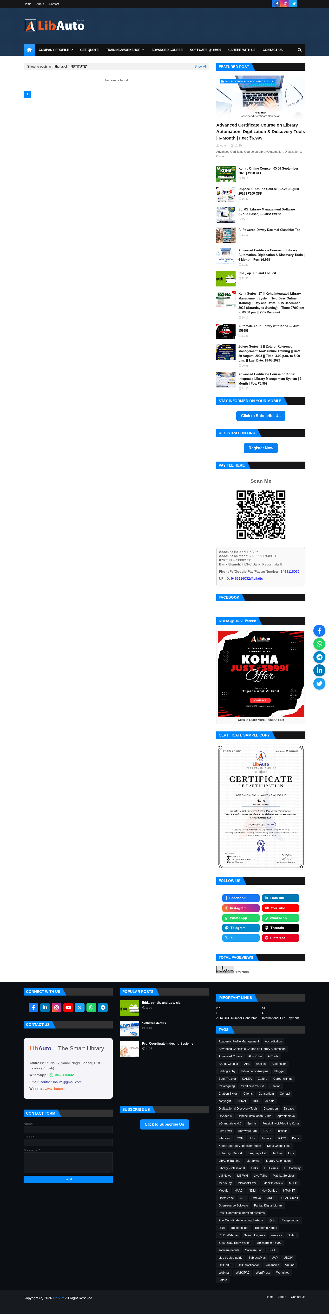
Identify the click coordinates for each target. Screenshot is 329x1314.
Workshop (283, 1272)
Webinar (224, 1272)
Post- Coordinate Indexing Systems (242, 1213)
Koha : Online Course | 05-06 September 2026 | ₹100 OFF (268, 171)
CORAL (242, 1101)
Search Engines (254, 1235)
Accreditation (273, 1041)
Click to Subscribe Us (261, 416)
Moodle (224, 1190)
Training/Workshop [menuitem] (123, 50)
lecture (277, 1153)
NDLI (252, 1190)
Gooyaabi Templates (85, 1307)
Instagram (238, 908)
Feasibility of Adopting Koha (281, 1123)
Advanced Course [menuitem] (167, 50)
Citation (275, 1086)
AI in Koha (255, 1056)
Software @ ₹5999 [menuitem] (205, 50)
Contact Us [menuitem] (273, 50)
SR (264, 1008)
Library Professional (232, 1168)
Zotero (223, 1280)
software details (229, 1250)
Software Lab (254, 1250)
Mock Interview (273, 1183)
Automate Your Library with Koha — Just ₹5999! (268, 328)
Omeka (256, 1198)
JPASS (281, 1138)
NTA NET (289, 1190)
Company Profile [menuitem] (54, 50)
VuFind (290, 1265)
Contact (54, 4)
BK (218, 1008)
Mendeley (225, 1183)
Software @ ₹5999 (269, 1242)
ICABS (267, 1131)
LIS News (225, 1175)
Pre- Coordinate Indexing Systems (167, 1043)
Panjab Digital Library (268, 1205)
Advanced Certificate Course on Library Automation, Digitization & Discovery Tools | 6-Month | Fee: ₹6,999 (260, 131)
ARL (247, 1064)
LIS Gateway (292, 1168)
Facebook (237, 898)
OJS (242, 1198)
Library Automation (278, 1160)
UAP (275, 1257)
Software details (154, 1023)
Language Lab (257, 1153)
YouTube (278, 908)
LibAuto (59, 1298)
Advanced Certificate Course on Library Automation (252, 1049)
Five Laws (225, 1131)
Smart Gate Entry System (235, 1242)
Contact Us (298, 1297)
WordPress (263, 1272)
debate (270, 1101)
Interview (224, 1138)
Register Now (261, 448)
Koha (295, 1138)
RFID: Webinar (228, 1235)
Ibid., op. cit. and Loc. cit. (257, 273)
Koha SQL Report (230, 1153)
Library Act (253, 1160)
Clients (248, 1093)
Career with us (282, 1078)
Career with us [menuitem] (242, 50)
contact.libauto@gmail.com (61, 1082)
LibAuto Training (229, 1160)
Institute (282, 1131)
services (276, 1235)
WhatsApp (238, 918)
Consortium (266, 1093)
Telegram (237, 928)
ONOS (271, 1198)
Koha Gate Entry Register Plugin (240, 1146)
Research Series (266, 1228)
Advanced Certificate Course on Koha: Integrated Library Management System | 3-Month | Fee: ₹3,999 (270, 378)
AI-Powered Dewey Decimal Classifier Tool (270, 230)
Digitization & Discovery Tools (238, 1108)
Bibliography (227, 1071)
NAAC (239, 1190)
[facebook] (277, 4)
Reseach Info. (240, 1228)
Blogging (45, 1307)
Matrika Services (284, 1175)
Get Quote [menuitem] (89, 50)
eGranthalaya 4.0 (230, 1123)
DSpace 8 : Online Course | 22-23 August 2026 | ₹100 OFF (268, 191)
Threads (277, 928)
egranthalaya (286, 1116)
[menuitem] (29, 50)
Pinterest (277, 938)
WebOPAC (243, 1272)
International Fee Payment (280, 1018)
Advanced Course (230, 1056)
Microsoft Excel (247, 1183)
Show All (201, 66)
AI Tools (273, 1056)
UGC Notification (249, 1265)
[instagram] (286, 4)
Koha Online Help (278, 1146)
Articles (261, 1064)
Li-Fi (291, 1153)
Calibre (262, 1078)
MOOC (293, 1183)
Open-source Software (233, 1205)
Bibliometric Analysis (254, 1071)
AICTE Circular (228, 1064)
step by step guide (231, 1257)
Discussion (270, 1108)
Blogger (279, 1071)
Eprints (252, 1123)
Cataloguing (227, 1086)
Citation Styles (228, 1093)
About (40, 4)
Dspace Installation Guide (254, 1116)
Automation (279, 1064)
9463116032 (64, 1075)
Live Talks (260, 1175)
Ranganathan (291, 1220)
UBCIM (288, 1257)
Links (254, 1168)
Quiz (273, 1220)
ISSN (240, 1138)
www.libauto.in (55, 1089)
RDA (222, 1228)
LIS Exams (271, 1168)
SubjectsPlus (257, 1257)
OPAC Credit (289, 1198)
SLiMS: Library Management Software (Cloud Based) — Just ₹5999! (266, 212)
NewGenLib (269, 1190)
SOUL (272, 1250)
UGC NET (225, 1265)
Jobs (252, 1138)
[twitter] (294, 4)
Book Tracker (227, 1078)
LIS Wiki (242, 1175)
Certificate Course (252, 1086)
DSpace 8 (225, 1116)
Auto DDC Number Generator (236, 1018)
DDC (256, 1101)
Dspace (289, 1108)
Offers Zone (226, 1198)
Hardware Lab (247, 1131)
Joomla (266, 1138)
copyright (225, 1101)
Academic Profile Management (239, 1041)
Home (28, 4)
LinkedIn (277, 898)
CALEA (247, 1078)
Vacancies (272, 1265)
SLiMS (292, 1235)
